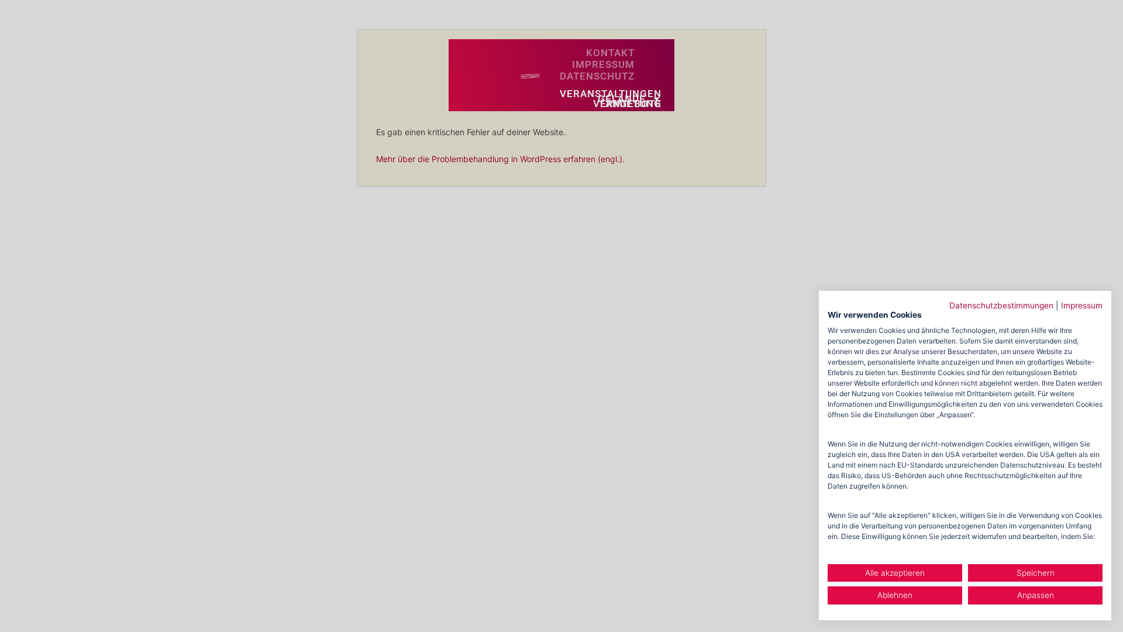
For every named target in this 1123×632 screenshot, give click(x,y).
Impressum (1082, 305)
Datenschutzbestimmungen (1001, 305)
